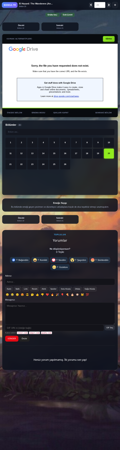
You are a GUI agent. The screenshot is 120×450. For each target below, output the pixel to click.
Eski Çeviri (67, 15)
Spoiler (53, 289)
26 (65, 164)
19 (98, 153)
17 (76, 153)
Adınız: (8, 275)
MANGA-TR (10, 5)
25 (54, 164)
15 (54, 153)
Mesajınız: (10, 299)
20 (109, 153)
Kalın (9, 289)
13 (32, 153)
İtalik (18, 289)
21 (10, 164)
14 (43, 153)
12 (21, 153)
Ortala (77, 289)
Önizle (24, 339)
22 (21, 164)
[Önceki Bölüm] (91, 5)
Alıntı (44, 289)
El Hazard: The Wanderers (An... (36, 3)
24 (43, 164)
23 (32, 164)
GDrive (109, 39)
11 (11, 153)
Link (26, 289)
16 (65, 153)
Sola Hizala (66, 289)
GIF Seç (109, 328)
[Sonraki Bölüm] (109, 5)
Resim (34, 289)
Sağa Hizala (90, 289)
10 (109, 142)
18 (87, 153)
